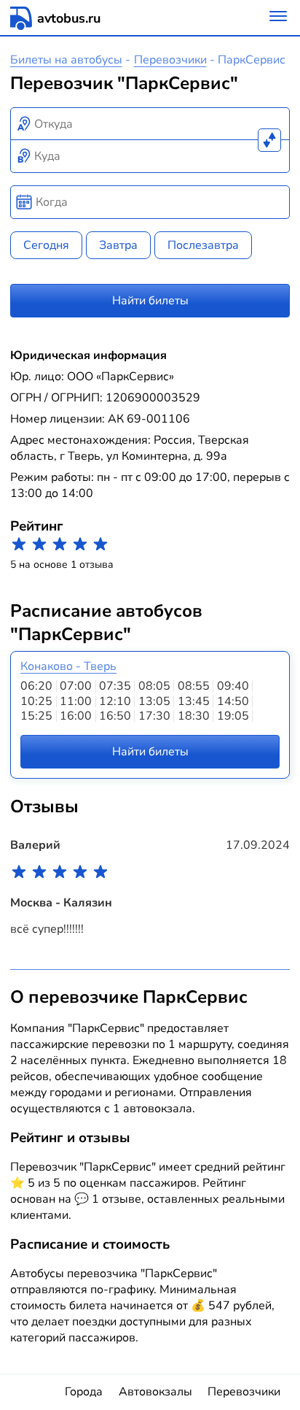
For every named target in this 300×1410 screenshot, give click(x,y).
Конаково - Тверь (68, 666)
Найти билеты (150, 301)
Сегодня (46, 245)
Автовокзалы (155, 1392)
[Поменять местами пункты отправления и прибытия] (269, 140)
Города (84, 1392)
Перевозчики (170, 60)
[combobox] (150, 124)
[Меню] (278, 18)
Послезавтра (203, 245)
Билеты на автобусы (66, 60)
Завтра (118, 245)
